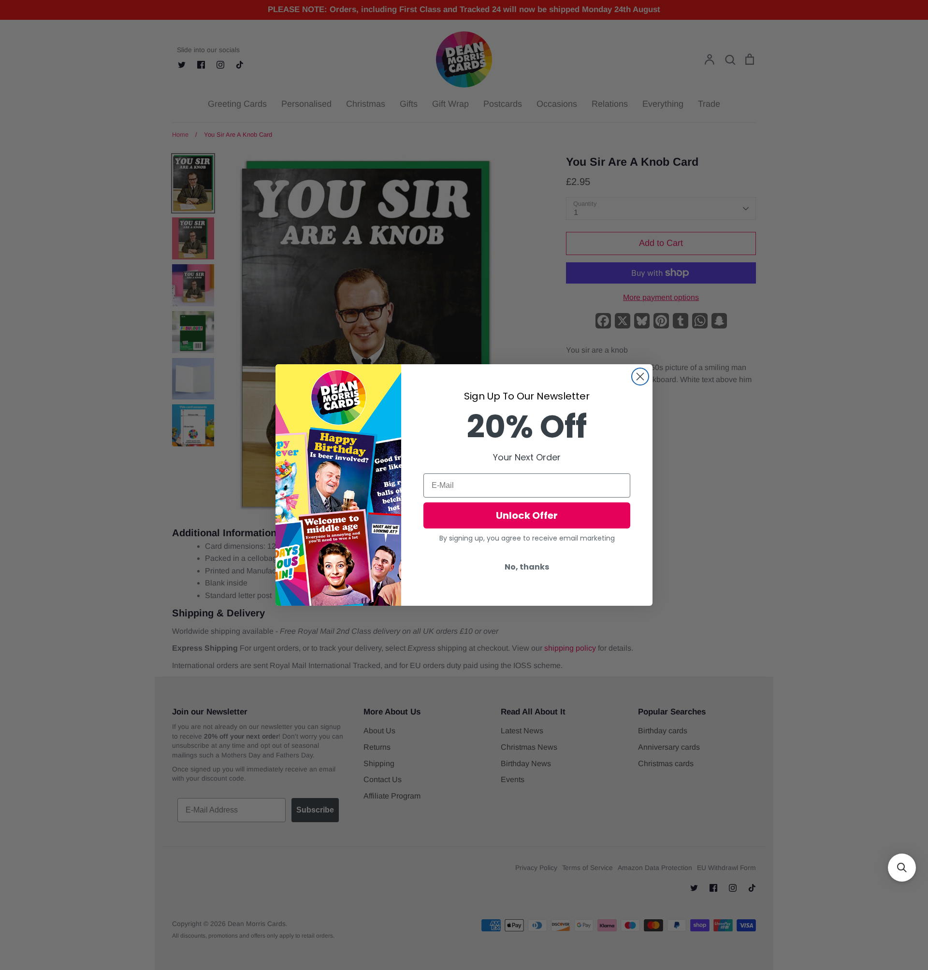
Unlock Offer (527, 515)
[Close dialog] (640, 376)
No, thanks (527, 566)
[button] (902, 868)
